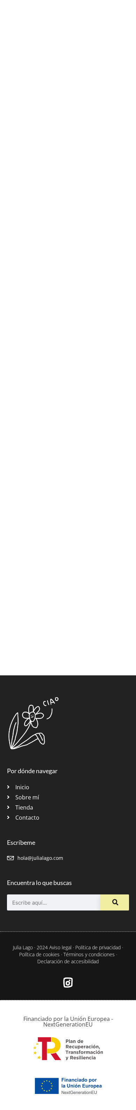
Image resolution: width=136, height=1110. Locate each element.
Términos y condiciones (89, 954)
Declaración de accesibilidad (68, 961)
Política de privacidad (98, 947)
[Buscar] (114, 902)
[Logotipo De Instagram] (68, 982)
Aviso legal (60, 947)
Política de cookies (39, 954)
